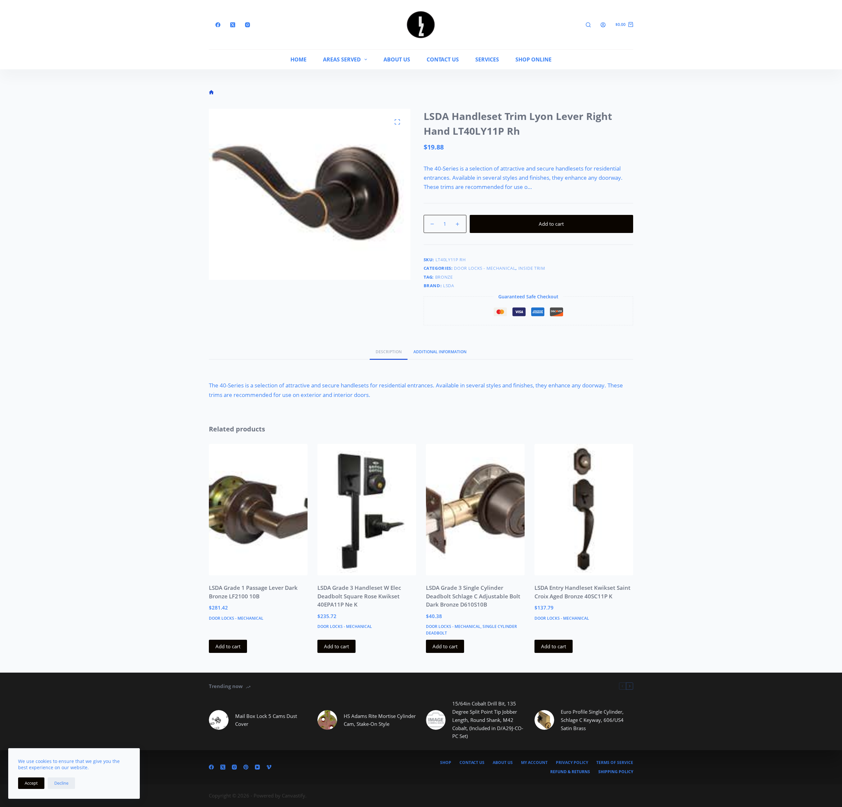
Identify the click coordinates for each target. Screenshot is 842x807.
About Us (397, 59)
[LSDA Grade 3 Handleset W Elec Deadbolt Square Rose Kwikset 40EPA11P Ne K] (366, 509)
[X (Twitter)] (232, 24)
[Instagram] (247, 24)
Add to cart (551, 223)
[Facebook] (217, 24)
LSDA (448, 285)
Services (487, 59)
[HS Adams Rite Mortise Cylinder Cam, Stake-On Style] (327, 720)
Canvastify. (294, 795)
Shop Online (533, 59)
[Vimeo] (268, 767)
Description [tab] (389, 352)
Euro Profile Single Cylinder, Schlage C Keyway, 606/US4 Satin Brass (592, 719)
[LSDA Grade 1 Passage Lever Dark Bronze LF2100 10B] (258, 509)
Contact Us (443, 59)
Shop (445, 762)
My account (534, 762)
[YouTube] (257, 767)
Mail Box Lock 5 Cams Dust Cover (266, 720)
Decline (61, 783)
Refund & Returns (570, 771)
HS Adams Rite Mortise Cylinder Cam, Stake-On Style (380, 720)
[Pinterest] (245, 767)
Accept (31, 783)
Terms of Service (614, 762)
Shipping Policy (615, 771)
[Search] (588, 24)
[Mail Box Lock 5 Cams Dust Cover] (219, 720)
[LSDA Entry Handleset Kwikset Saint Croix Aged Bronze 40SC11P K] (583, 509)
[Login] (603, 24)
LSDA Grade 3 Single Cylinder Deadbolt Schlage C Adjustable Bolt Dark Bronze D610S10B (473, 596)
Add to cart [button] (227, 646)
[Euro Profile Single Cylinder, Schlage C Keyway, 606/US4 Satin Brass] (544, 720)
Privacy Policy (572, 762)
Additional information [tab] (439, 352)
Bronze (444, 277)
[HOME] (211, 92)
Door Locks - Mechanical (484, 268)
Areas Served (342, 59)
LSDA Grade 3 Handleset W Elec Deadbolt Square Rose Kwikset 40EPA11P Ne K (359, 596)
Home (298, 59)
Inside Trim (531, 268)
